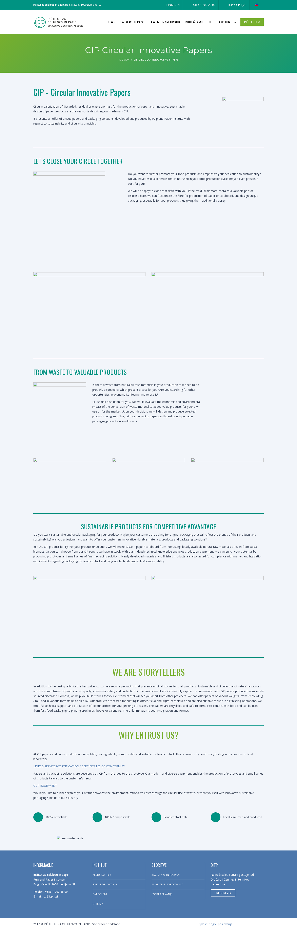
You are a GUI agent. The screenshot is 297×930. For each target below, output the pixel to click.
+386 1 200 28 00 (204, 5)
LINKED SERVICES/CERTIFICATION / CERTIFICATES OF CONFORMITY (79, 766)
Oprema (98, 904)
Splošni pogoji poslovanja (215, 924)
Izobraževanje (194, 22)
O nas (111, 22)
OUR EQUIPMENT (45, 786)
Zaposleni (100, 894)
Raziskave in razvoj (133, 22)
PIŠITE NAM (252, 22)
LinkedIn (173, 5)
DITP (211, 22)
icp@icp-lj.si (237, 5)
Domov (124, 59)
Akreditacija (227, 22)
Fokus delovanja (105, 884)
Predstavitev (102, 875)
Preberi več (223, 893)
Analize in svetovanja (165, 22)
